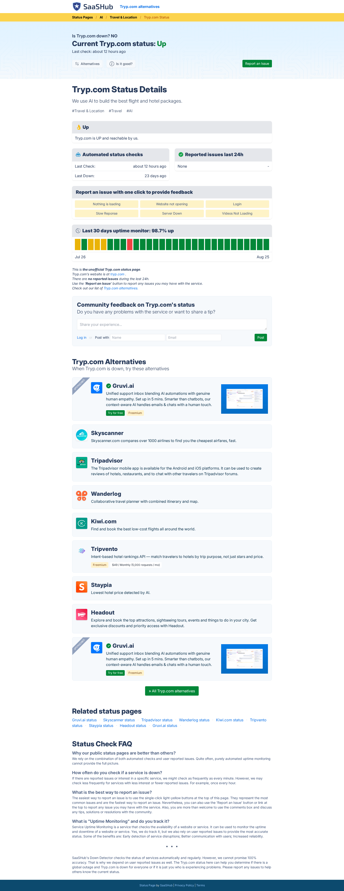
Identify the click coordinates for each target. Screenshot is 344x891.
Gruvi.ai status (84, 720)
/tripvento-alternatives (95, 543)
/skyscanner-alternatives (97, 427)
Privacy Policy (184, 885)
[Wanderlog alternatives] (81, 495)
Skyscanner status (119, 720)
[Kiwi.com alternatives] (81, 523)
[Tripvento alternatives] (81, 551)
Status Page (147, 885)
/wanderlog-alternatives (97, 488)
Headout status (133, 725)
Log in (82, 337)
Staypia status (101, 725)
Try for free (115, 413)
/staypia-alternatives (94, 579)
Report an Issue (257, 63)
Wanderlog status (194, 720)
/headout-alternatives (94, 607)
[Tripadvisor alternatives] (81, 462)
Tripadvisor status (156, 720)
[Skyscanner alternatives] (81, 435)
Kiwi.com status (229, 720)
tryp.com (117, 274)
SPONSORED (79, 384)
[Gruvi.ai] (96, 387)
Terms (200, 885)
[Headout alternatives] (81, 614)
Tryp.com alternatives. (121, 288)
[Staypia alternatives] (81, 587)
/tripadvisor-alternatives (97, 455)
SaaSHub (166, 885)
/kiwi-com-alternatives (96, 516)
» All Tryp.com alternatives (172, 691)
